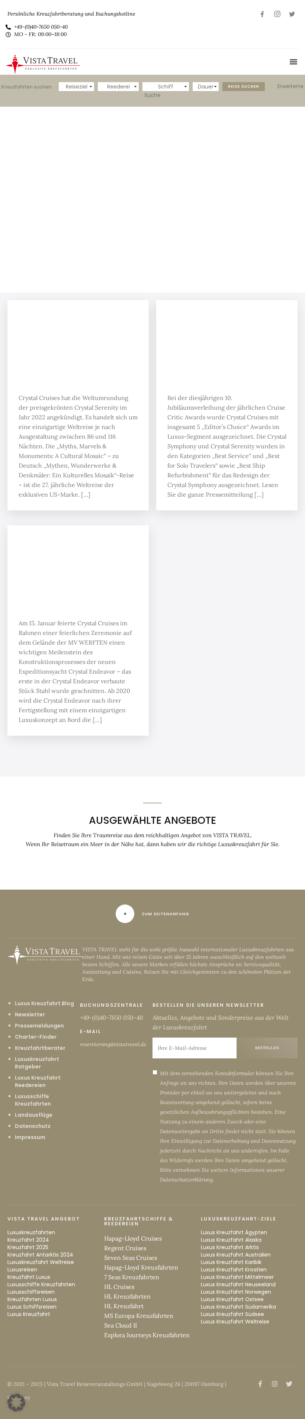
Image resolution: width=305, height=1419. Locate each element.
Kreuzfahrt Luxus (28, 1277)
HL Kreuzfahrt (124, 1306)
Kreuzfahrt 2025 (27, 1247)
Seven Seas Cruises (130, 1257)
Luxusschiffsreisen (31, 1292)
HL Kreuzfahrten (127, 1296)
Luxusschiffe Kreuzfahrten (33, 1100)
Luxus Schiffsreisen (32, 1306)
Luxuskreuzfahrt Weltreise (40, 1262)
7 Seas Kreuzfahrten (131, 1277)
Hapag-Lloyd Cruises (133, 1238)
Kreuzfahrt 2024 (28, 1240)
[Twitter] (292, 13)
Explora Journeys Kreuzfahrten (147, 1335)
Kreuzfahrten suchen (26, 86)
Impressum (30, 1137)
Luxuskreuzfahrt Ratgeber (37, 1062)
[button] (293, 62)
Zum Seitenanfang (165, 914)
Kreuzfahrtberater (40, 1048)
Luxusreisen (22, 1269)
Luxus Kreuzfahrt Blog (44, 1003)
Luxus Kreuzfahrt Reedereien (38, 1081)
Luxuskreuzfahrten (31, 1232)
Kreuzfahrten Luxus (32, 1299)
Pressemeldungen (39, 1025)
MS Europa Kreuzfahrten (138, 1315)
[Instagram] (277, 13)
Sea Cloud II (120, 1325)
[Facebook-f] (262, 13)
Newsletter (30, 1014)
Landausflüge (33, 1115)
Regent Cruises (125, 1248)
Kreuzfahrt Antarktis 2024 (40, 1254)
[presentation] (24, 200)
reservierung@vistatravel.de (113, 1044)
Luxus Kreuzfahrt (28, 1314)
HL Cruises (119, 1286)
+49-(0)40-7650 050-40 (111, 1017)
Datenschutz (33, 1126)
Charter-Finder (36, 1037)
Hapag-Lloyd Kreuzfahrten (141, 1267)
